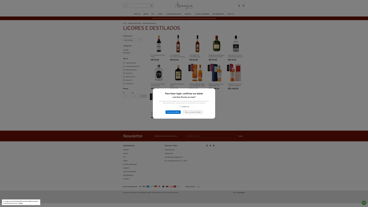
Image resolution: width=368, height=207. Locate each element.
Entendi (21, 203)
